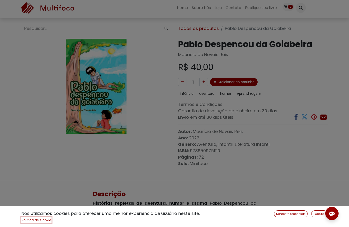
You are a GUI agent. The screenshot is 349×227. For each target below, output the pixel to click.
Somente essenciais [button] (291, 214)
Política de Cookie (36, 220)
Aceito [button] (319, 214)
